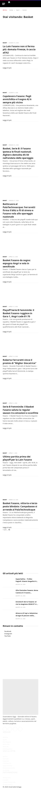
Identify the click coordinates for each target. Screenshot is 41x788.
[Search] (40, 3)
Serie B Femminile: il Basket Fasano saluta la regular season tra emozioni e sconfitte (20, 409)
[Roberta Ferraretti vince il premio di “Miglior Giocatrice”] (20, 344)
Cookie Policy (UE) (9, 782)
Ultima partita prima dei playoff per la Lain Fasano (17, 458)
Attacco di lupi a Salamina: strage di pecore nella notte (27, 615)
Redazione (6, 778)
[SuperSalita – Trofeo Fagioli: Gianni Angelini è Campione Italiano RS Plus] (8, 581)
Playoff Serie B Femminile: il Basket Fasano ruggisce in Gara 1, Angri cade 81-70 (18, 313)
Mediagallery (7, 749)
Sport (5, 740)
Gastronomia (7, 766)
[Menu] (3, 3)
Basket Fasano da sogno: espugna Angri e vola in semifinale (17, 263)
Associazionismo (9, 768)
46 (9, 530)
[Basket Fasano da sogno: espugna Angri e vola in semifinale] (20, 244)
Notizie (5, 737)
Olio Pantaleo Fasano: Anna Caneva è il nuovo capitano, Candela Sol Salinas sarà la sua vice (27, 593)
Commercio (7, 763)
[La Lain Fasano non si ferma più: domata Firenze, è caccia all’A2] (20, 30)
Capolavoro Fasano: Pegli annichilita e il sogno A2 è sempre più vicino (17, 99)
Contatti (6, 780)
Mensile (6, 747)
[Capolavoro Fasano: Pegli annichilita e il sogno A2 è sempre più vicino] (20, 80)
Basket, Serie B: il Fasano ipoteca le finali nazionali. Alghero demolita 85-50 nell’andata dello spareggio (18, 153)
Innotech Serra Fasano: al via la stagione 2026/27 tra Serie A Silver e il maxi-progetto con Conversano (27, 605)
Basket (5, 43)
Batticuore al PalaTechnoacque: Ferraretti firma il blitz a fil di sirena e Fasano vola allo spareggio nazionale (19, 210)
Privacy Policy (7, 784)
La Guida (6, 770)
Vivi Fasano (7, 742)
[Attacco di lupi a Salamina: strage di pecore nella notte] (8, 615)
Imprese (6, 761)
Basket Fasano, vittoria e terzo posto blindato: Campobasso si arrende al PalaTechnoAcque (20, 506)
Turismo (6, 759)
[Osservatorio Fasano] (22, 3)
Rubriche (6, 744)
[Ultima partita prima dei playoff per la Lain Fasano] (20, 440)
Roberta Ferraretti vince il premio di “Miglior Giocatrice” (19, 361)
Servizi (5, 756)
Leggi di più (7, 68)
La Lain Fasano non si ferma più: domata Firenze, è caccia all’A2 (19, 49)
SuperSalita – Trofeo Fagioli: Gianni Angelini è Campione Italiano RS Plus (26, 581)
